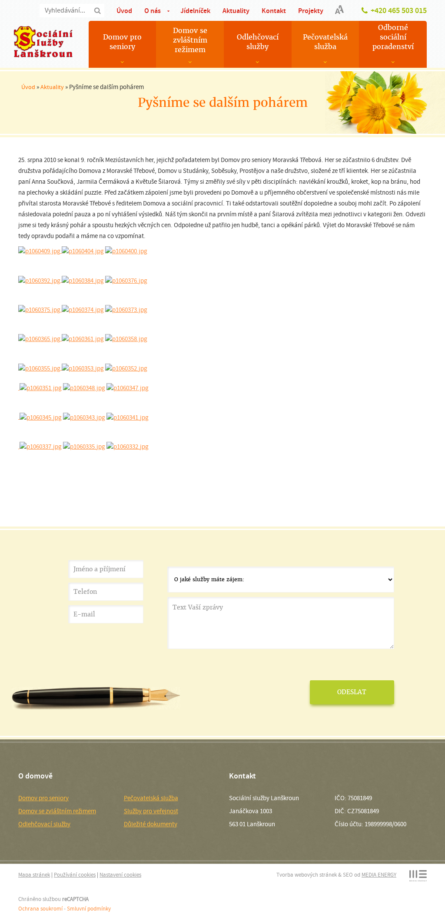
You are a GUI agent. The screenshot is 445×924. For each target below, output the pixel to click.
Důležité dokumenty (150, 824)
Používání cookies (75, 874)
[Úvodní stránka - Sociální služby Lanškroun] (43, 41)
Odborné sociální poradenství (393, 37)
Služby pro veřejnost (151, 811)
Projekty (310, 10)
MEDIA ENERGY (379, 874)
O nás (152, 10)
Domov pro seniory (122, 42)
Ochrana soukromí (40, 908)
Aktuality (235, 10)
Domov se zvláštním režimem (190, 40)
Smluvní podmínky (89, 908)
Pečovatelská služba (325, 42)
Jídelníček (195, 10)
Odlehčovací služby (258, 42)
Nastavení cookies (120, 874)
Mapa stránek (34, 874)
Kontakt (274, 10)
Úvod (124, 10)
